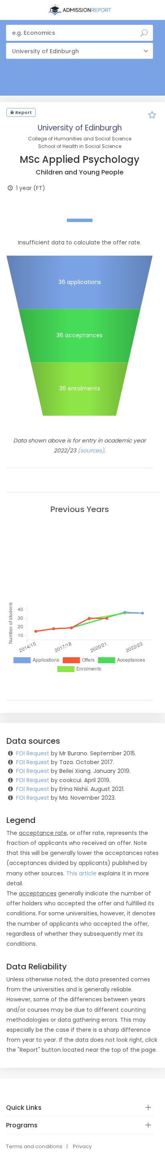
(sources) (91, 450)
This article (81, 873)
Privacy (82, 1146)
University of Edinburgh (80, 127)
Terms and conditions (34, 1146)
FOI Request (32, 753)
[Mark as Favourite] (152, 116)
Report (23, 112)
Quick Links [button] (24, 1107)
